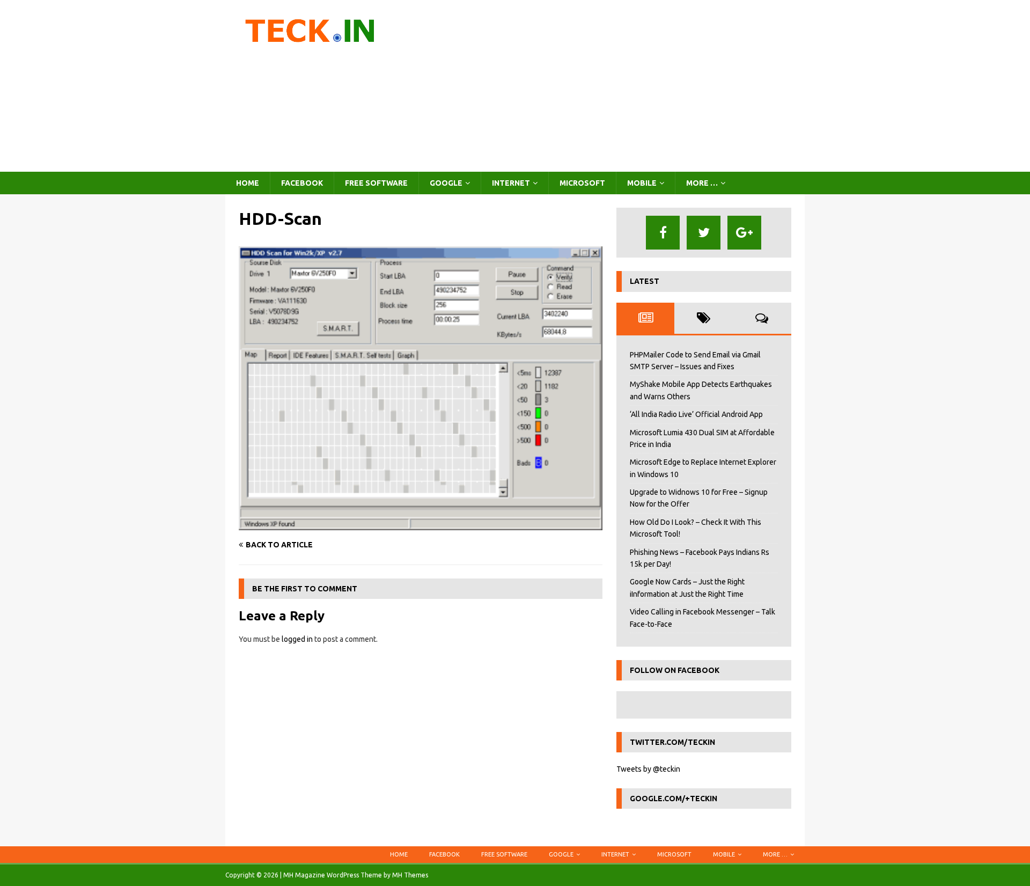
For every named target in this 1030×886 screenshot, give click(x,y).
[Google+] (744, 233)
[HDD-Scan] (420, 523)
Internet (511, 183)
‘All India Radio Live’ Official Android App (696, 414)
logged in (297, 639)
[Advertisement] (608, 86)
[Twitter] (703, 233)
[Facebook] (663, 233)
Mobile (642, 183)
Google (446, 183)
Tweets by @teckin (648, 769)
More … (702, 183)
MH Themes (410, 875)
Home (247, 183)
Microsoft (582, 183)
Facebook (302, 183)
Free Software (376, 183)
